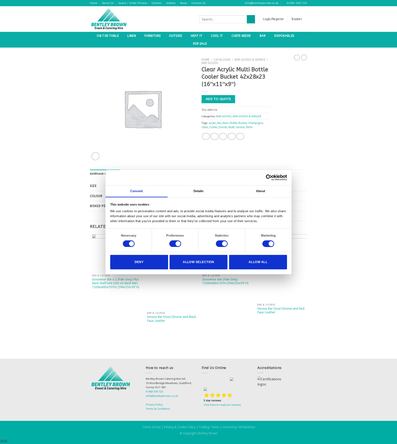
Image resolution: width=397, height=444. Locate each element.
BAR (262, 36)
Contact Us (198, 3)
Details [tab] (199, 191)
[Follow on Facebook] (206, 379)
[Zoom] (95, 156)
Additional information (105, 173)
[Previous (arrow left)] (7, 222)
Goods (223, 127)
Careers (156, 3)
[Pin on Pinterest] (232, 136)
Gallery (171, 3)
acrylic (212, 123)
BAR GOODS (210, 63)
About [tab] (260, 191)
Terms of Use (151, 427)
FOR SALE (200, 43)
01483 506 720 (154, 391)
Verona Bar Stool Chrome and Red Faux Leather (280, 310)
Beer (226, 123)
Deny (139, 262)
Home (93, 3)
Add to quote (218, 99)
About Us (108, 3)
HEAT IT (196, 36)
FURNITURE (152, 36)
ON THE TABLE (107, 36)
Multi (231, 127)
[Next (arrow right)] (386, 222)
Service (240, 127)
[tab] (105, 174)
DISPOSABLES (284, 36)
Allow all (258, 262)
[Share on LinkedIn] (240, 136)
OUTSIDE (175, 36)
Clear (205, 127)
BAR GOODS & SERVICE (250, 59)
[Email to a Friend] (223, 136)
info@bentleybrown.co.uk (162, 396)
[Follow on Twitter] (225, 379)
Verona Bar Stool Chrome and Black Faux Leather (171, 319)
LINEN (131, 36)
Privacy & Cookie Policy (179, 427)
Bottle (233, 123)
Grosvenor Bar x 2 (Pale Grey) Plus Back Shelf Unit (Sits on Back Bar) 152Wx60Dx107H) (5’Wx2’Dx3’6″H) (115, 283)
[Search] (251, 19)
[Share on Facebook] (206, 136)
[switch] (175, 243)
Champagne (255, 123)
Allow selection (198, 262)
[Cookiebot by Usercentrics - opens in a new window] (269, 177)
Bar (219, 123)
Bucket (242, 123)
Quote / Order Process (132, 3)
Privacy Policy (154, 404)
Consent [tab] (136, 191)
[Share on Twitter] (214, 136)
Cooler (213, 127)
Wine (249, 127)
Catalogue (222, 59)
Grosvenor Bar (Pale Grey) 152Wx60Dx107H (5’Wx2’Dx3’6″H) (225, 281)
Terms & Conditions (158, 408)
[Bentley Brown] (118, 19)
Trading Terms (209, 427)
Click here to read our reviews (222, 405)
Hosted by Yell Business (238, 427)
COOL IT (217, 36)
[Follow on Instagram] (216, 379)
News (183, 3)
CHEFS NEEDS (241, 36)
